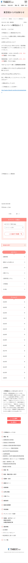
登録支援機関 (7, 505)
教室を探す (10, 5)
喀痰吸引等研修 (7, 466)
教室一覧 (6, 470)
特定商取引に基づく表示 (9, 535)
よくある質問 (13, 418)
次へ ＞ (18, 213)
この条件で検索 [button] (14, 234)
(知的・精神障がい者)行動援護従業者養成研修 (9, 462)
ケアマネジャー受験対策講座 (10, 448)
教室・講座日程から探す (10, 474)
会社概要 (5, 529)
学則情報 (6, 509)
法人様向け (14, 422)
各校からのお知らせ (8, 262)
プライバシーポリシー (9, 532)
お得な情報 (6, 492)
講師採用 (6, 500)
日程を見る (3, 5)
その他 (5, 289)
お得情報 (5, 267)
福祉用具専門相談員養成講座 (10, 451)
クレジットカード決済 (9, 514)
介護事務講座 (6, 454)
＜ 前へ (10, 213)
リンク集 (6, 540)
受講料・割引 (24, 5)
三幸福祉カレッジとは (9, 432)
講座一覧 (17, 5)
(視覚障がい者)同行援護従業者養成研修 (13, 456)
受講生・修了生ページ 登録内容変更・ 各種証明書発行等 (9, 520)
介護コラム (6, 273)
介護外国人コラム (8, 278)
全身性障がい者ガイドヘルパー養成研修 (13, 459)
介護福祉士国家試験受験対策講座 (12, 445)
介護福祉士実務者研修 (9, 442)
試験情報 (5, 256)
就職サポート (7, 483)
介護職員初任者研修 (8, 439)
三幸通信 (5, 284)
